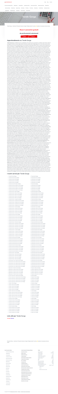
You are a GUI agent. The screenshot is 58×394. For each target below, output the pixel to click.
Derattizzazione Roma (9, 358)
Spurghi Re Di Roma (24, 351)
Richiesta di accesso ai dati (43, 369)
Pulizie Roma (7, 373)
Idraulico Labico (23, 353)
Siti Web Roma (8, 374)
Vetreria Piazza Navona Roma (25, 370)
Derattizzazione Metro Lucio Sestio (26, 372)
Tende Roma (7, 381)
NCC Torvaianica (23, 360)
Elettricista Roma (8, 363)
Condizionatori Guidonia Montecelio (26, 373)
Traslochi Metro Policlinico (25, 359)
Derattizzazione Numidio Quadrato (26, 357)
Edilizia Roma (8, 361)
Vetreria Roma (8, 384)
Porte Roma (7, 371)
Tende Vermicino (23, 356)
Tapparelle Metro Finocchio (25, 369)
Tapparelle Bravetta (24, 363)
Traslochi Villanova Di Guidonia (25, 379)
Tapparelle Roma (8, 379)
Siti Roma (19, 391)
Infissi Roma (7, 368)
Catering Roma (8, 355)
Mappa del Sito (41, 366)
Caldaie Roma (8, 353)
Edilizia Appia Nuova (24, 354)
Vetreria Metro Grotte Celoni (25, 366)
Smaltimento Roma (8, 376)
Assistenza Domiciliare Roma (10, 351)
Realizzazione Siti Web (13, 391)
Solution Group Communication (25, 391)
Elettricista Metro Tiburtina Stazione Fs (27, 367)
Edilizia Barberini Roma (24, 376)
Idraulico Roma (8, 366)
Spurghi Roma (8, 378)
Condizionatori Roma (9, 356)
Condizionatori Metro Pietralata (25, 375)
